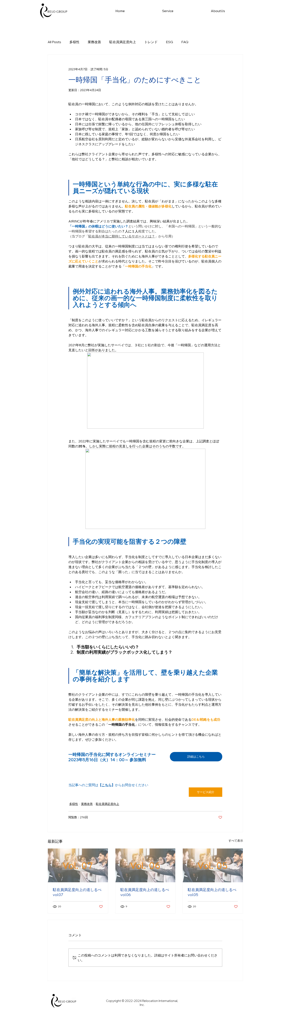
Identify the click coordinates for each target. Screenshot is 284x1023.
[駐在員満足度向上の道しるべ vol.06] (145, 865)
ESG (169, 42)
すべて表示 (235, 840)
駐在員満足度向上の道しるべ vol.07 (77, 892)
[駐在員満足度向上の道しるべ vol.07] (78, 865)
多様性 (74, 42)
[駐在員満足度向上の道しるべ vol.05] (213, 865)
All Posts (54, 42)
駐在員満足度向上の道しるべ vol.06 (144, 892)
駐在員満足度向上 (122, 42)
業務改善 (94, 42)
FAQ (184, 42)
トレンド (151, 42)
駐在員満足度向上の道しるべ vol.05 (212, 892)
